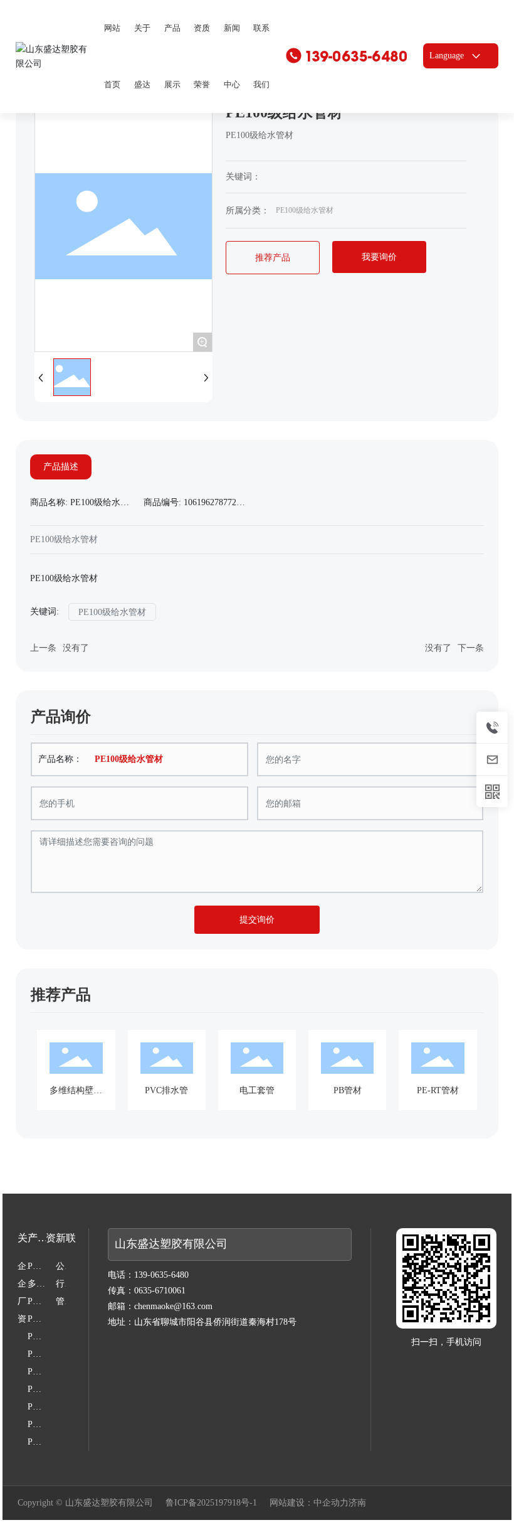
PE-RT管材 (438, 1090)
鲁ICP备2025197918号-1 (211, 1503)
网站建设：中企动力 (309, 1502)
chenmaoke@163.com (173, 1306)
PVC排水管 (166, 1090)
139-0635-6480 (356, 56)
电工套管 (257, 1090)
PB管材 (347, 1090)
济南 (357, 1502)
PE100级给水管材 (304, 210)
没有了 (76, 648)
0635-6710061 (160, 1290)
